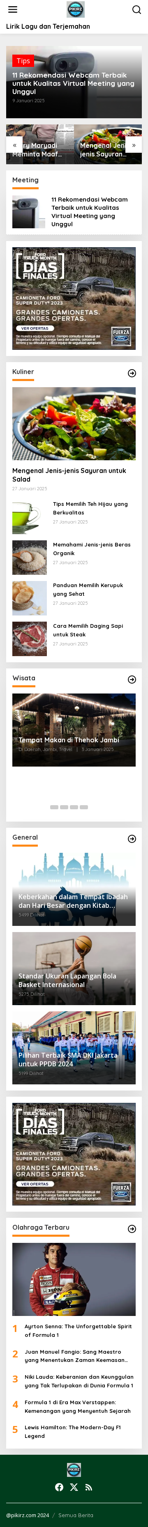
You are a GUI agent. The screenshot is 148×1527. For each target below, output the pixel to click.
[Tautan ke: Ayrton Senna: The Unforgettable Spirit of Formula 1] (74, 1279)
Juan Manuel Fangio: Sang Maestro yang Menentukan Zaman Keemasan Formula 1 (75, 1356)
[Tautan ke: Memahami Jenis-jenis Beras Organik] (29, 557)
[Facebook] (59, 1487)
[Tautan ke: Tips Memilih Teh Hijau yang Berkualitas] (29, 516)
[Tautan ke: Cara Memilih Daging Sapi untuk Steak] (29, 638)
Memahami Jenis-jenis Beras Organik (92, 548)
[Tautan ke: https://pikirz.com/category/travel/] (132, 679)
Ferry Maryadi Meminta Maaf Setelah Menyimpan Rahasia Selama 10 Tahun (37, 149)
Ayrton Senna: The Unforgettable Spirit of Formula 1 (78, 1330)
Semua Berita (75, 1515)
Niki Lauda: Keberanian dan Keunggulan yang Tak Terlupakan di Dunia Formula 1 (79, 1381)
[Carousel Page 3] (74, 807)
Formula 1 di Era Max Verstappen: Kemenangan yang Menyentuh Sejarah (78, 1406)
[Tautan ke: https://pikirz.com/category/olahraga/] (132, 1229)
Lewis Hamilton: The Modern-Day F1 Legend (73, 1431)
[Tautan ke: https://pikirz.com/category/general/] (132, 839)
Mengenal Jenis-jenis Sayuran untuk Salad (106, 149)
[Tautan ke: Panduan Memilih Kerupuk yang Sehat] (29, 597)
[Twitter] (74, 1487)
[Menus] (12, 9)
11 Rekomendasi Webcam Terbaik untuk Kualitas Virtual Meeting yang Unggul (73, 83)
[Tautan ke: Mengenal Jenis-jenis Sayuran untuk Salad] (74, 423)
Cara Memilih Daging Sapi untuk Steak (88, 630)
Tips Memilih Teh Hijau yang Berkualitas (90, 508)
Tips (23, 60)
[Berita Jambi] (76, 9)
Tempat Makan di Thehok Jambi (68, 740)
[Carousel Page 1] (54, 807)
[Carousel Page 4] (84, 807)
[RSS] (88, 1487)
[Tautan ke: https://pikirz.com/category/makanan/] (132, 373)
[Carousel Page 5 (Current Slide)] (94, 807)
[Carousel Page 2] (64, 807)
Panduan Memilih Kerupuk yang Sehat (88, 589)
